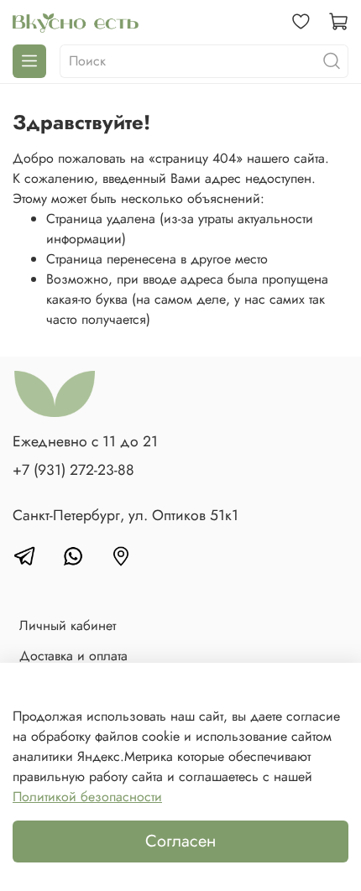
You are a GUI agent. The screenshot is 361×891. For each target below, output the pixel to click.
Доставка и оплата (73, 655)
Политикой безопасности (87, 796)
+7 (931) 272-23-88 (73, 470)
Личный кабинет (67, 625)
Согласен (180, 841)
